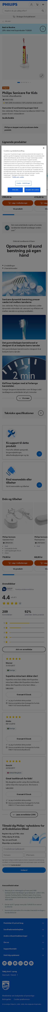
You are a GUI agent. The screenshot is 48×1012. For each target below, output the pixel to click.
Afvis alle (14, 190)
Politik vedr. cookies (27, 177)
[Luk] (42, 147)
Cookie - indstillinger (22, 183)
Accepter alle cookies (31, 190)
